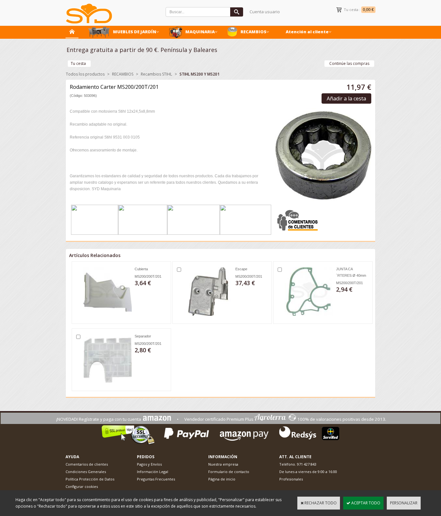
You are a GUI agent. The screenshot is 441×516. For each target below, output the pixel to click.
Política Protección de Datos (90, 479)
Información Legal (152, 471)
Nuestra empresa (223, 464)
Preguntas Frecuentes (156, 479)
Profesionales (291, 479)
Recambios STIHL (156, 74)
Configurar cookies (82, 486)
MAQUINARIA (200, 32)
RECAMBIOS (253, 32)
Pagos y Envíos (149, 464)
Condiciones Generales (86, 471)
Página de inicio (221, 479)
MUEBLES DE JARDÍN (134, 32)
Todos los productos (85, 74)
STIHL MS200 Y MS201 (199, 74)
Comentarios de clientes (87, 464)
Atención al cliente (307, 32)
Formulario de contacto (228, 471)
